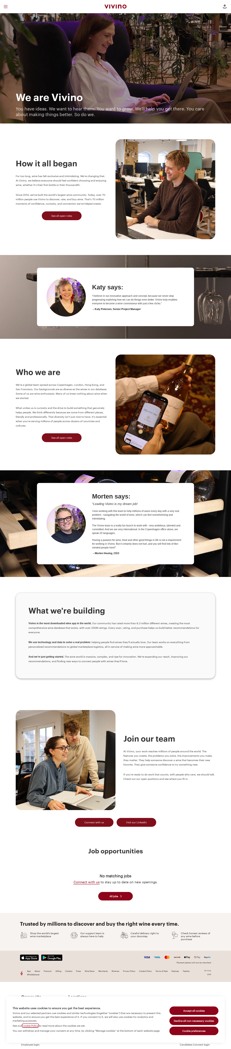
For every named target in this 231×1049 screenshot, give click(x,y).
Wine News (90, 971)
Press (78, 971)
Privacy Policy (129, 971)
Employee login (30, 1044)
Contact (68, 971)
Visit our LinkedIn (136, 822)
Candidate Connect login (195, 1044)
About (37, 971)
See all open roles (61, 215)
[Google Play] (51, 957)
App (29, 971)
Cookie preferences (194, 1030)
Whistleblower (33, 974)
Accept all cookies (194, 1010)
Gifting (58, 971)
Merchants (103, 971)
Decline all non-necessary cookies (194, 1020)
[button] (224, 6)
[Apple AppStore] (30, 957)
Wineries (115, 971)
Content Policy (145, 971)
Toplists (186, 971)
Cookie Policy (30, 1025)
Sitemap (175, 971)
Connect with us (94, 822)
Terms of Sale (162, 971)
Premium (48, 971)
